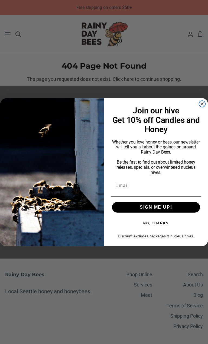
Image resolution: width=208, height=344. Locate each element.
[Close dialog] (202, 104)
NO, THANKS (156, 223)
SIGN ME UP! (156, 207)
